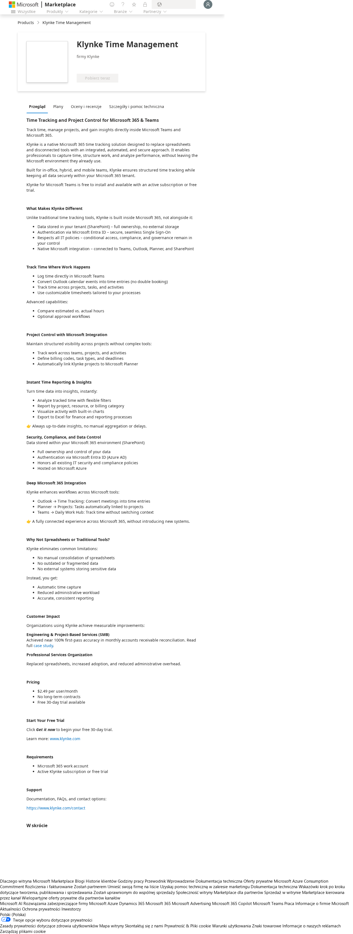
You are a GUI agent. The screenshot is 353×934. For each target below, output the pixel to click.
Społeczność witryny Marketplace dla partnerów (219, 892)
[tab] (38, 106)
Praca (289, 903)
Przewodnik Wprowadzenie (169, 881)
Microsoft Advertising (191, 903)
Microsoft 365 (158, 903)
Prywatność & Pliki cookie (187, 925)
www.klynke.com (65, 738)
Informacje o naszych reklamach (311, 925)
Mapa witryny (111, 925)
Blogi (80, 881)
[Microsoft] (24, 4)
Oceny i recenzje (86, 106)
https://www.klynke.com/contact (55, 808)
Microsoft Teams (268, 903)
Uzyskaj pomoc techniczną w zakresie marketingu (205, 886)
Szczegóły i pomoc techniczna (136, 106)
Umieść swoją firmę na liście (133, 886)
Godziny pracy (131, 881)
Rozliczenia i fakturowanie (49, 886)
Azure (113, 903)
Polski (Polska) (13, 914)
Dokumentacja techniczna (219, 881)
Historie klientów (101, 881)
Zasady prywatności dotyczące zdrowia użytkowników (49, 925)
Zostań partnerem (90, 886)
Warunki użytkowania (231, 925)
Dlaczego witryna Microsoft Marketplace (37, 881)
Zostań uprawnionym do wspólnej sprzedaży (134, 892)
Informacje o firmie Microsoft (322, 903)
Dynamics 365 (132, 903)
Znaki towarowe (266, 925)
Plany (58, 106)
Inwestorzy (71, 909)
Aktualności (10, 909)
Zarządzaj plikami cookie (23, 931)
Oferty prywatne (258, 881)
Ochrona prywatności (41, 909)
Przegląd (37, 106)
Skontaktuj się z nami (144, 925)
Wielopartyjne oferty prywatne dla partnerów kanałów (71, 898)
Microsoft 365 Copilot (232, 903)
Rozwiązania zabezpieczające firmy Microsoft (64, 903)
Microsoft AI (11, 903)
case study (43, 645)
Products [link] (26, 22)
